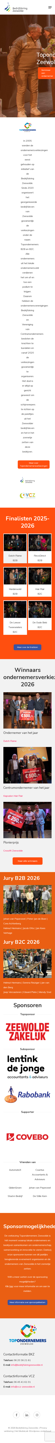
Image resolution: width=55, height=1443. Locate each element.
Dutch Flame (10, 740)
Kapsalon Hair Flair (13, 795)
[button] (50, 7)
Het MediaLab (21, 1431)
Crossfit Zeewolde (13, 850)
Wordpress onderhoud (40, 1431)
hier (11, 1286)
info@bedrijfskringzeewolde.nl (27, 1364)
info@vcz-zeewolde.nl (23, 1386)
